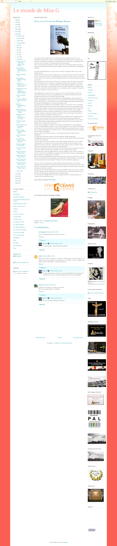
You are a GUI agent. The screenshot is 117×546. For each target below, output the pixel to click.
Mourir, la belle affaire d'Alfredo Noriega (21, 131)
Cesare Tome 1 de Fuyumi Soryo (21, 167)
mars (18, 57)
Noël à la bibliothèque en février (21, 105)
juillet (18, 47)
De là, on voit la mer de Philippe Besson (21, 126)
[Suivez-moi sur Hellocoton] (21, 271)
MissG (19, 273)
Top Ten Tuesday (92, 113)
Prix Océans (52, 179)
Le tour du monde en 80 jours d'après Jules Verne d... (20, 63)
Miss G (45, 243)
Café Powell (16, 194)
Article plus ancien (78, 337)
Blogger (65, 542)
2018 (16, 24)
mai (18, 52)
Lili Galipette (42, 232)
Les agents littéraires (18, 224)
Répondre (41, 237)
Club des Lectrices (93, 98)
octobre (19, 40)
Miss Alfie (15, 243)
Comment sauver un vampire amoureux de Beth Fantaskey (21, 91)
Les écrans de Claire (18, 235)
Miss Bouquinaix (17, 245)
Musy (14, 248)
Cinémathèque (91, 95)
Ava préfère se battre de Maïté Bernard (21, 140)
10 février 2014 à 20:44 (56, 243)
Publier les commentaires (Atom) (63, 343)
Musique (90, 105)
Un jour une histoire (93, 118)
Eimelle (41, 285)
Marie (14, 240)
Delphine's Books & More (20, 203)
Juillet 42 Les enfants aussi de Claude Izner (21, 85)
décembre (19, 36)
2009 (16, 183)
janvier (18, 171)
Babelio (15, 191)
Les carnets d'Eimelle (19, 227)
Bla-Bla (90, 87)
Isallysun (15, 209)
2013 (16, 174)
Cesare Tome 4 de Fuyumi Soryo (21, 156)
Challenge (90, 90)
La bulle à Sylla (17, 219)
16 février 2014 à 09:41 (56, 298)
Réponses (43, 240)
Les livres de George (18, 232)
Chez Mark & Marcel (18, 197)
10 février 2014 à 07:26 (52, 232)
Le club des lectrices (18, 222)
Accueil (59, 337)
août (18, 45)
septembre (20, 43)
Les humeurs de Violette (19, 230)
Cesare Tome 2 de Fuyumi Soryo (21, 163)
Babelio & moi (16, 254)
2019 (16, 22)
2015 (16, 31)
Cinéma (90, 92)
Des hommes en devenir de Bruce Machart (21, 111)
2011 (16, 178)
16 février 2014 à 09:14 (50, 285)
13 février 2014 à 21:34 (56, 271)
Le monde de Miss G (36, 10)
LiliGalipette (16, 237)
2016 (16, 29)
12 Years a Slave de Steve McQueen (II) (21, 100)
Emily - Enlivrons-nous (19, 206)
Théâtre (90, 111)
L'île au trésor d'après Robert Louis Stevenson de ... (21, 70)
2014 (16, 34)
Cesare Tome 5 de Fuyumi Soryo (21, 152)
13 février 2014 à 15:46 (48, 256)
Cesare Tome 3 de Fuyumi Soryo (21, 159)
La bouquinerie (17, 216)
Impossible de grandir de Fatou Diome (21, 80)
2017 (16, 27)
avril (18, 54)
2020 (16, 20)
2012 (16, 176)
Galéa (40, 256)
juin (18, 50)
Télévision (90, 116)
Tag (89, 108)
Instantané (90, 100)
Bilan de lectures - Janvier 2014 (21, 144)
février (18, 59)
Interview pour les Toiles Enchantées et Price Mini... (21, 116)
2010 (16, 181)
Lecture (41, 222)
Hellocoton (25, 273)
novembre (19, 38)
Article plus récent (40, 337)
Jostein (15, 211)
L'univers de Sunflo (18, 214)
